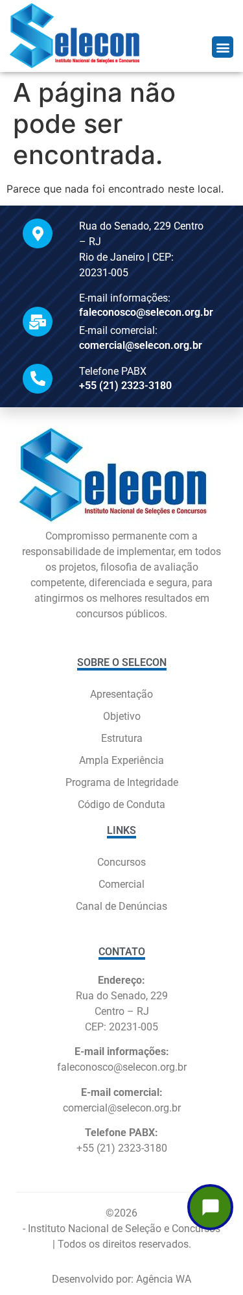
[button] (222, 47)
